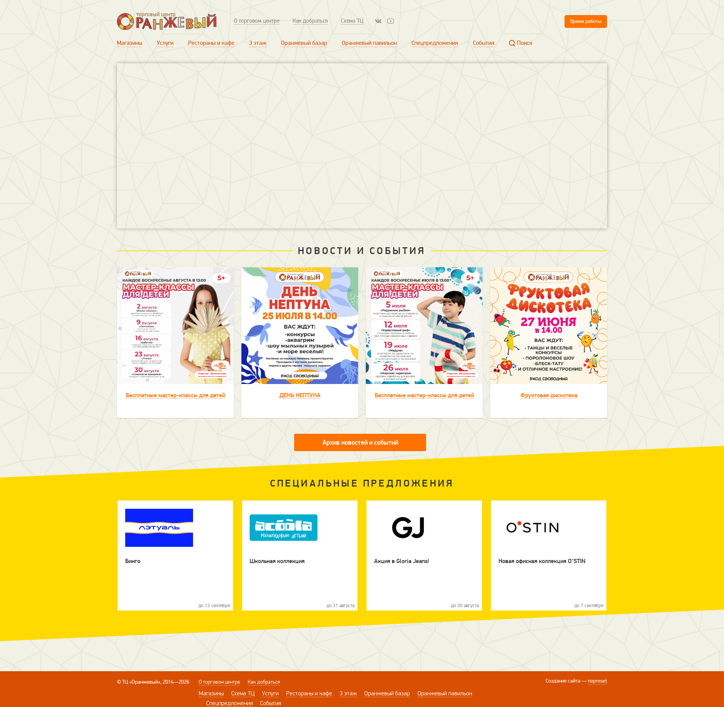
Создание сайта (563, 681)
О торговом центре (256, 20)
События (483, 43)
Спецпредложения (434, 43)
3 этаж (257, 43)
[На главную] (167, 21)
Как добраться (310, 20)
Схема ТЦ (352, 20)
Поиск (524, 43)
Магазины (129, 43)
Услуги (165, 43)
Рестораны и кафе (211, 43)
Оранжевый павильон (369, 43)
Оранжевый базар (304, 43)
